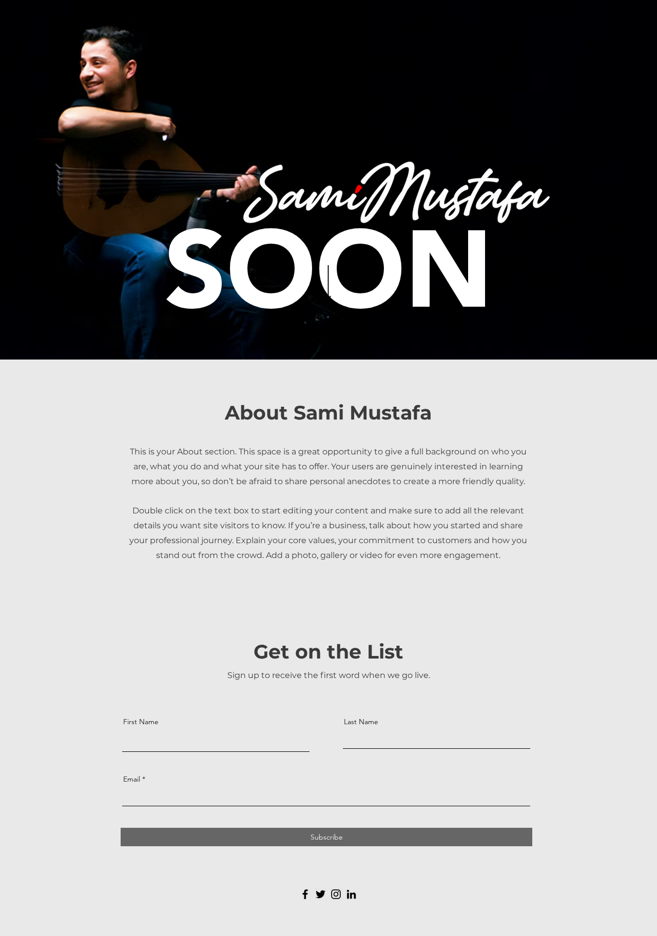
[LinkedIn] (351, 894)
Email (131, 779)
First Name (141, 721)
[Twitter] (320, 894)
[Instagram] (336, 894)
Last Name (361, 721)
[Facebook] (305, 894)
